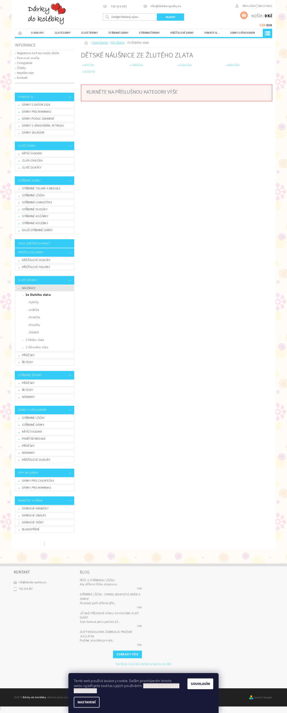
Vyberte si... (211, 33)
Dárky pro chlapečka (38, 480)
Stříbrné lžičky (33, 195)
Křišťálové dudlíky (36, 260)
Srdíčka (34, 310)
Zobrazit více (127, 654)
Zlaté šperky (89, 33)
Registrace (265, 6)
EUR (269, 25)
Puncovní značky (28, 58)
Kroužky (34, 325)
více (139, 588)
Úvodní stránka (20, 33)
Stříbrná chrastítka (37, 202)
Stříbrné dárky (118, 33)
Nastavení (87, 702)
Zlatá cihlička (32, 160)
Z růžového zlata (37, 347)
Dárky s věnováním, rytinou (43, 125)
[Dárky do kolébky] (48, 13)
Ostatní (34, 332)
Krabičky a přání (30, 500)
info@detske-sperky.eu (32, 582)
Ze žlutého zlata (38, 295)
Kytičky (34, 302)
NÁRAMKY (28, 397)
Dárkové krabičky (35, 508)
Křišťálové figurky (36, 267)
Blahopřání (30, 529)
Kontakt (22, 78)
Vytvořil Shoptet (263, 697)
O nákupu (37, 33)
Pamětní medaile (34, 439)
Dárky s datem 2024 (36, 105)
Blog (85, 572)
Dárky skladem (33, 132)
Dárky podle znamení (38, 118)
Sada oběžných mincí (34, 243)
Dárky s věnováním (242, 33)
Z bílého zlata (35, 340)
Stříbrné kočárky (35, 216)
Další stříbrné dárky (37, 230)
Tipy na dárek (28, 473)
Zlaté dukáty (31, 167)
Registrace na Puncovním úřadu (38, 53)
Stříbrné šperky (149, 33)
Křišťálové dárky (182, 33)
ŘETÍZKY (27, 362)
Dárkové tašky (33, 522)
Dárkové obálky (34, 515)
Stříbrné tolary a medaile (41, 188)
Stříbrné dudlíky (35, 209)
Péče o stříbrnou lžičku (97, 580)
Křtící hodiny (32, 153)
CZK (262, 25)
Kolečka (34, 317)
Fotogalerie (25, 63)
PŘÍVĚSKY (28, 355)
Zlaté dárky (63, 33)
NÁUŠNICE (29, 288)
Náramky (28, 453)
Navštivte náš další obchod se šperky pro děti (143, 664)
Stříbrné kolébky (35, 223)
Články (21, 68)
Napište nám (25, 73)
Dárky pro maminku (36, 112)
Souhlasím (200, 683)
